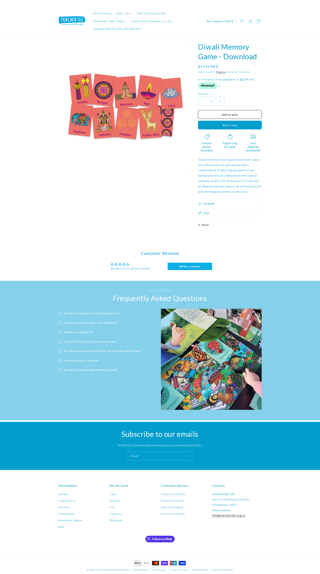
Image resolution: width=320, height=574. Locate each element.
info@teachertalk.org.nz (228, 515)
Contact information (222, 569)
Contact (63, 494)
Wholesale (116, 520)
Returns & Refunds (173, 513)
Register (114, 500)
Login (112, 494)
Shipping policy (200, 569)
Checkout (115, 513)
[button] (124, 13)
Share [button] (205, 224)
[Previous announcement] (59, 3)
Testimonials (66, 513)
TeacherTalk (102, 570)
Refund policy (140, 569)
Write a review (189, 266)
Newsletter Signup (70, 520)
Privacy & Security (172, 500)
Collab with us (67, 500)
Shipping (220, 72)
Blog (61, 526)
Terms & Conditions (173, 494)
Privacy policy (159, 569)
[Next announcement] (260, 3)
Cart (112, 507)
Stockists (64, 507)
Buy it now (230, 125)
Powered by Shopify (119, 570)
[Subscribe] (189, 456)
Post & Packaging (172, 507)
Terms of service (179, 569)
